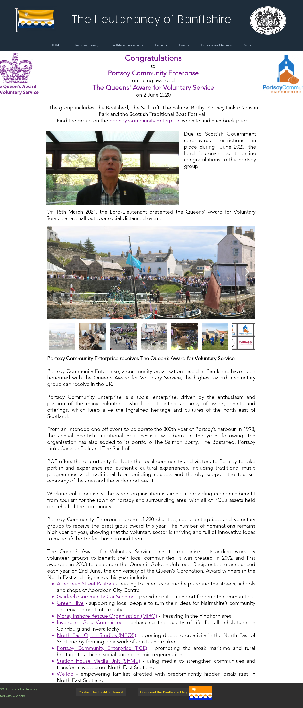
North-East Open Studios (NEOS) (96, 635)
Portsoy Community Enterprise (145, 120)
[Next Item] (247, 272)
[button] (85, 43)
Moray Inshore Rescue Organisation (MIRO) (107, 616)
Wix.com (18, 696)
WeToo (65, 673)
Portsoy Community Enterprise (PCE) (102, 648)
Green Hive (70, 603)
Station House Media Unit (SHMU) (98, 661)
